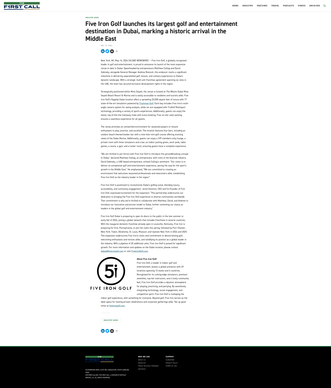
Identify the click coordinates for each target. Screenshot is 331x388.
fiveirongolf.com (117, 305)
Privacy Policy (172, 363)
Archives (314, 5)
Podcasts (288, 5)
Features (262, 5)
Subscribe (170, 360)
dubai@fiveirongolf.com (112, 251)
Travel (275, 5)
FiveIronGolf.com (139, 251)
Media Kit (142, 363)
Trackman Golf (146, 103)
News (235, 5)
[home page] (22, 6)
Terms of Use (171, 366)
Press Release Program (148, 366)
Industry (247, 5)
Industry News (92, 18)
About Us (142, 360)
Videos (302, 5)
